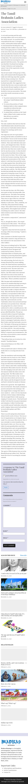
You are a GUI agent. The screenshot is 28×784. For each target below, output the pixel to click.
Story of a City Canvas (8, 684)
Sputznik (21, 782)
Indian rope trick (7, 723)
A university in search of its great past (13, 573)
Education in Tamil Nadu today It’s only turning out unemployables (12, 615)
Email (5, 538)
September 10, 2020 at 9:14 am (11, 479)
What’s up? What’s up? (8, 703)
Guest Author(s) (7, 27)
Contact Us (7, 772)
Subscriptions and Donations (12, 768)
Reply (6, 487)
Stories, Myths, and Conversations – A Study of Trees (13, 663)
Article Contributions (10, 770)
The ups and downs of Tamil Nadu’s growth (13, 636)
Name (5, 531)
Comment (7, 506)
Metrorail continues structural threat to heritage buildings (13, 593)
